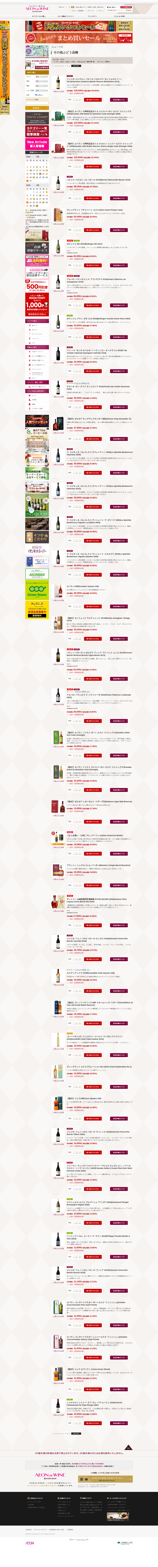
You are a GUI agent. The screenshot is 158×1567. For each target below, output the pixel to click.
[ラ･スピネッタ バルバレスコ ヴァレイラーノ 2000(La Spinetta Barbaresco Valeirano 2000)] (58, 455)
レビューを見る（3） (83, 383)
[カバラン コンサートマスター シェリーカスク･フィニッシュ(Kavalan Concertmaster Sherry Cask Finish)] (58, 1342)
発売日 (73, 61)
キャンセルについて (64, 1502)
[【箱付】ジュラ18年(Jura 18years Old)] (58, 1103)
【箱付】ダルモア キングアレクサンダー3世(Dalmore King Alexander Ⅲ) (99, 419)
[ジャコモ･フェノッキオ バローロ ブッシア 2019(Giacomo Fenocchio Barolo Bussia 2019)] (58, 1273)
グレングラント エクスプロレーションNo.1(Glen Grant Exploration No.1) (99, 1067)
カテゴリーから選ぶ (38, 16)
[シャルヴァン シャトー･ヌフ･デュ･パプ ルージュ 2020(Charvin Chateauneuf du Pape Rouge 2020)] (58, 1406)
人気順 (62, 61)
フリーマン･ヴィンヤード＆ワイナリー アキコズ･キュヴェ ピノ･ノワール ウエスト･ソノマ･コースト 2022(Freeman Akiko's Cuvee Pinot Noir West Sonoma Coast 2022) (99, 1168)
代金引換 (31, 1504)
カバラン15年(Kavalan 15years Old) (83, 586)
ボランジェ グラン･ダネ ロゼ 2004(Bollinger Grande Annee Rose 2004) (98, 319)
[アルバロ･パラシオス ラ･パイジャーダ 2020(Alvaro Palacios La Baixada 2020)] (58, 695)
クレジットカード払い (34, 1502)
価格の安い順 (81, 61)
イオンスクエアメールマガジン (117, 1507)
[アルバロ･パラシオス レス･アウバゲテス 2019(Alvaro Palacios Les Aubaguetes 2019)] (58, 282)
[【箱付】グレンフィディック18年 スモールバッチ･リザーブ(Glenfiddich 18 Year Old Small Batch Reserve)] (58, 1007)
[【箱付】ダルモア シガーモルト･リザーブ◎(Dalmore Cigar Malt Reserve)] (58, 806)
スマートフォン (81, 1539)
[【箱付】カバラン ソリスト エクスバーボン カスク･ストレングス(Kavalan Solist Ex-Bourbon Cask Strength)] (58, 772)
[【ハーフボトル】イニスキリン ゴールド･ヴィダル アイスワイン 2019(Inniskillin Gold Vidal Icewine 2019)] (58, 1040)
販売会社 (28, 1529)
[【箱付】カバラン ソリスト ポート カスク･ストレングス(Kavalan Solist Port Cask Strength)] (58, 737)
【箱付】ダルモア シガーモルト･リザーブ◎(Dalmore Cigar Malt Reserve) (99, 802)
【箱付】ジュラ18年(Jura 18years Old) (84, 1098)
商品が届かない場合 (64, 1513)
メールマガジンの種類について (117, 1502)
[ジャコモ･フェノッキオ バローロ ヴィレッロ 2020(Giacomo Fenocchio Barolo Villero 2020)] (58, 1135)
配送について (62, 1507)
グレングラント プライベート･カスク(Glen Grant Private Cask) (95, 210)
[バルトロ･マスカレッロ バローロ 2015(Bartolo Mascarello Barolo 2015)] (58, 183)
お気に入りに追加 (59, 91)
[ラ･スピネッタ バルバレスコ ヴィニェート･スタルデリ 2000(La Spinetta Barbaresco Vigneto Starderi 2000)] (58, 557)
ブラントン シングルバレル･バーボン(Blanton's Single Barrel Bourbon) (98, 865)
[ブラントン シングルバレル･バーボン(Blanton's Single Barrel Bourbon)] (58, 870)
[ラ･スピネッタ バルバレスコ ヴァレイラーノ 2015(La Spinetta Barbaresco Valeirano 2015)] (58, 489)
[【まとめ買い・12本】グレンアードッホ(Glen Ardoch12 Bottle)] (58, 838)
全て (102, 61)
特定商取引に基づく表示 (57, 1529)
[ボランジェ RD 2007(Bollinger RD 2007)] (58, 246)
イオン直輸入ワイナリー (65, 16)
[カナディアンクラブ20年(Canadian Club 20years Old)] (58, 976)
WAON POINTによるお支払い (37, 1507)
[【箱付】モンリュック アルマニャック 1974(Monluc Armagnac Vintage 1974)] (58, 623)
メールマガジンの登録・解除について (119, 1510)
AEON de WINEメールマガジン (117, 1504)
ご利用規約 (70, 1529)
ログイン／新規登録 (78, 11)
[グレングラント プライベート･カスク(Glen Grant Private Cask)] (58, 215)
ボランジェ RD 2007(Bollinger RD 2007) (84, 244)
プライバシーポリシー (40, 1529)
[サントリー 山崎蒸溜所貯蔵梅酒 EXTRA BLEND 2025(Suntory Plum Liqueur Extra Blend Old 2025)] (58, 902)
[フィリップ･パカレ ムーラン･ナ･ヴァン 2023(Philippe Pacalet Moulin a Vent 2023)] (58, 1239)
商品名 (68, 61)
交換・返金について (64, 1504)
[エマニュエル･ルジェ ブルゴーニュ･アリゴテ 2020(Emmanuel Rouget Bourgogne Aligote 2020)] (58, 1205)
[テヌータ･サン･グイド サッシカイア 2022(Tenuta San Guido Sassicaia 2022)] (58, 388)
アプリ (100, 11)
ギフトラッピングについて (66, 1516)
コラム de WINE (119, 16)
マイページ (91, 11)
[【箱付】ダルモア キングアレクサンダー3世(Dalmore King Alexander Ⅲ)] (58, 424)
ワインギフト (92, 16)
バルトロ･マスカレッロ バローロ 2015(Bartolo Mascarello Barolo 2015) (98, 180)
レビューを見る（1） (83, 691)
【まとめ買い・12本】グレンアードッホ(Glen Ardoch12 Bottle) (95, 835)
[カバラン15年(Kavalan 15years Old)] (58, 591)
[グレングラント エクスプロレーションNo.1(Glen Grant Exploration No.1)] (58, 1071)
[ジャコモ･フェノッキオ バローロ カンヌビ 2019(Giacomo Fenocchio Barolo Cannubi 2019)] (58, 942)
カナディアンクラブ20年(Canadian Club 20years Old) (91, 973)
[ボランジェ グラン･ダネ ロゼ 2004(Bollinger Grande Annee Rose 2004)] (58, 322)
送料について (62, 1510)
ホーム (54, 47)
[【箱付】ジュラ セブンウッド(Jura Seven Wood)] (58, 1374)
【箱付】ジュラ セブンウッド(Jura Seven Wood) (88, 1369)
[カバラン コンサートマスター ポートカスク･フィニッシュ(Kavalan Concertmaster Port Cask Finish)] (58, 1307)
